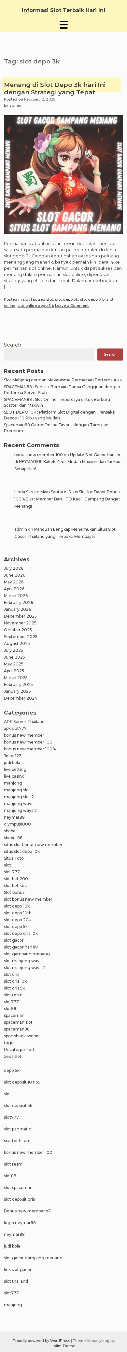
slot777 (11, 1001)
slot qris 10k (15, 981)
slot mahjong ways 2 (24, 967)
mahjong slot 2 (19, 796)
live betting (15, 769)
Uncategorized (19, 1049)
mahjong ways (18, 803)
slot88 (10, 1008)
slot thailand (16, 1281)
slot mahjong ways (22, 960)
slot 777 (12, 871)
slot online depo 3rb (36, 305)
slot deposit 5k (18, 1105)
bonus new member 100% (30, 748)
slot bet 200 (16, 878)
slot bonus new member (28, 899)
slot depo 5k (16, 926)
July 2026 (13, 568)
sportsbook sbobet (22, 1035)
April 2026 (14, 588)
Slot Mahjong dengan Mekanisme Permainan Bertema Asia (63, 379)
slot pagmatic (17, 1129)
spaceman (14, 1015)
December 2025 (20, 616)
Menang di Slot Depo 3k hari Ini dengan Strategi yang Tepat (55, 88)
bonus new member (24, 735)
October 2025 (18, 629)
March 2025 (16, 677)
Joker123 (12, 755)
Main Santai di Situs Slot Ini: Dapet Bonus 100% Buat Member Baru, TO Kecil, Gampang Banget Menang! (67, 498)
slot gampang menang (27, 953)
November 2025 (20, 623)
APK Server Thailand (24, 721)
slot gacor (14, 940)
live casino (14, 776)
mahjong (13, 783)
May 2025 (13, 664)
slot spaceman (18, 1187)
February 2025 (18, 684)
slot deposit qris (19, 1199)
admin (15, 105)
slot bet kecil (16, 885)
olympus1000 (17, 824)
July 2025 (13, 650)
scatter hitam (17, 1140)
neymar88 (14, 817)
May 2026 (13, 582)
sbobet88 (13, 837)
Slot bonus (14, 892)
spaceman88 (17, 1029)
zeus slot (12, 1056)
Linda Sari (23, 491)
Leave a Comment (72, 305)
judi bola (12, 762)
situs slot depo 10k (22, 851)
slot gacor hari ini (21, 947)
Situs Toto (14, 858)
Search (12, 345)
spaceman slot (18, 1022)
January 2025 (17, 691)
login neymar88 (20, 1222)
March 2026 (16, 595)
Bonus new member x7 (27, 1211)
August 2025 (17, 643)
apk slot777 (15, 728)
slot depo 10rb (17, 912)
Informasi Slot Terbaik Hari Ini (63, 10)
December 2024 (20, 698)
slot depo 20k (17, 919)
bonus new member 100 (38, 454)
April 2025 (14, 670)
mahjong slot (17, 789)
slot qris (11, 974)
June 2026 (14, 575)
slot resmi (13, 994)
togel (9, 1042)
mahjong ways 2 (20, 810)
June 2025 (14, 657)
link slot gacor (18, 1269)
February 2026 (18, 602)
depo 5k (12, 1070)
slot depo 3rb (92, 299)
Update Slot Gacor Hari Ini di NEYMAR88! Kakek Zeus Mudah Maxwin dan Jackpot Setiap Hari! (68, 461)
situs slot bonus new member (33, 844)
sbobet (10, 830)
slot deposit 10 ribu (22, 1082)
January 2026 (17, 609)
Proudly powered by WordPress (42, 1340)
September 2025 (20, 636)
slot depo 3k (66, 299)
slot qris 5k (14, 988)
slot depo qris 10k (21, 933)
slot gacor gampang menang (33, 1257)
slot (26, 299)
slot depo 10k (17, 906)
